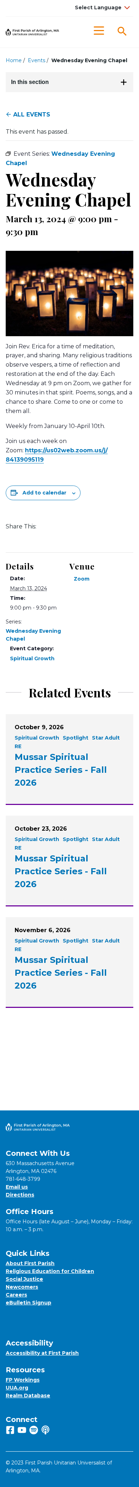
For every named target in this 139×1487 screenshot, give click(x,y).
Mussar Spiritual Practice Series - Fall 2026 (61, 770)
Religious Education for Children (50, 1271)
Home (14, 60)
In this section (30, 82)
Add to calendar (44, 492)
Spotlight (75, 738)
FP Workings (23, 1380)
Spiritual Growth (32, 658)
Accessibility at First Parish (42, 1353)
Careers (16, 1295)
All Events (31, 114)
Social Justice (24, 1279)
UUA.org (17, 1387)
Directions (20, 1195)
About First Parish (30, 1263)
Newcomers (22, 1287)
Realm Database (28, 1395)
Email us (17, 1187)
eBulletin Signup (28, 1302)
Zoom (81, 579)
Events (36, 60)
